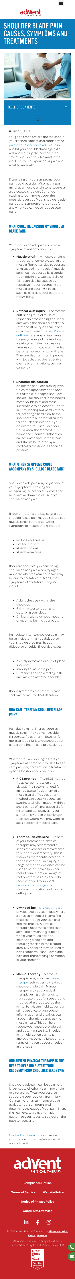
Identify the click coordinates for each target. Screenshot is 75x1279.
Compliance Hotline (37, 1183)
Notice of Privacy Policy (37, 1201)
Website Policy (53, 1192)
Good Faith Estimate (37, 1211)
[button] (61, 3)
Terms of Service (23, 1192)
